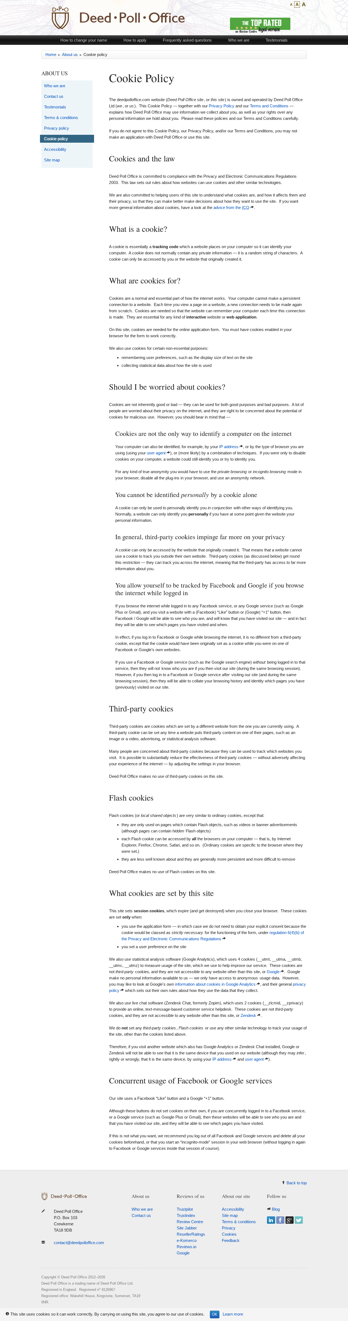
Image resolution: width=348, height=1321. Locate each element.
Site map (52, 160)
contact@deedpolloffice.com (79, 1242)
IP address (228, 446)
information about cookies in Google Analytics (215, 984)
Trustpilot (185, 1209)
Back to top (297, 1183)
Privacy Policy (221, 106)
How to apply (135, 40)
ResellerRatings (191, 1234)
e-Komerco (187, 1240)
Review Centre (190, 1221)
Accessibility (55, 149)
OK (214, 1314)
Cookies (229, 1234)
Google (273, 971)
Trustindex (186, 1215)
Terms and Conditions (269, 106)
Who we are (238, 40)
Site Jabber (187, 1228)
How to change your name (83, 40)
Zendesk (248, 1015)
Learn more (233, 1314)
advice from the (231, 207)
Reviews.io (186, 1246)
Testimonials (277, 40)
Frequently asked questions (187, 40)
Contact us (53, 96)
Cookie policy (56, 138)
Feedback (231, 1240)
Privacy (228, 1228)
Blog (276, 1209)
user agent (156, 453)
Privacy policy (56, 128)
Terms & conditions (61, 117)
